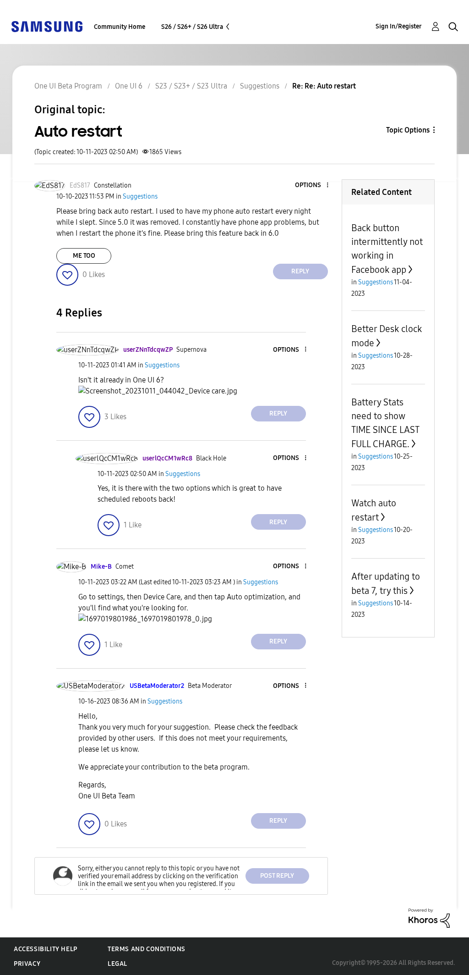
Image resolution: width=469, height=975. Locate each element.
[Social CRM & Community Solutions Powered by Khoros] (429, 917)
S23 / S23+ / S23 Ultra (191, 86)
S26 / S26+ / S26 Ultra (192, 27)
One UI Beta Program (68, 86)
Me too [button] (84, 256)
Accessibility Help (45, 949)
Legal (117, 964)
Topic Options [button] (408, 130)
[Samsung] (46, 26)
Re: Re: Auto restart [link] (324, 86)
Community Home (119, 27)
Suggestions (259, 86)
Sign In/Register (399, 26)
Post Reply (277, 876)
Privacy (27, 964)
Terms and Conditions (146, 949)
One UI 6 (128, 86)
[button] (312, 185)
